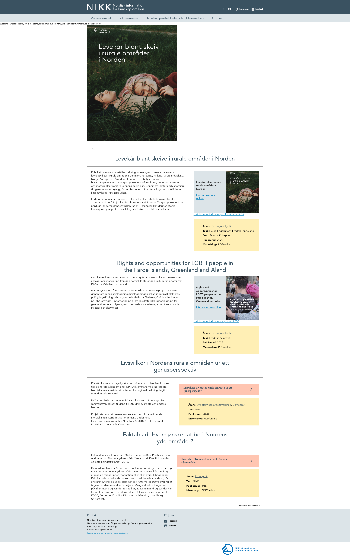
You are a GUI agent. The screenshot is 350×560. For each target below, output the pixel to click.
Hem (93, 149)
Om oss (217, 18)
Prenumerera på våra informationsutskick (107, 532)
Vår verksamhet (101, 18)
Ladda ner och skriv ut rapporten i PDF (216, 321)
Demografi (218, 226)
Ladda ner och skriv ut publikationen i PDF (219, 214)
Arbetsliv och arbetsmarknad (214, 405)
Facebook (173, 521)
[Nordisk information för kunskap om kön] (115, 7)
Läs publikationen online (206, 196)
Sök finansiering (129, 18)
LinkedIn (172, 526)
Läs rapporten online (208, 307)
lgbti (228, 226)
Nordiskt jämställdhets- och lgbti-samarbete (175, 18)
